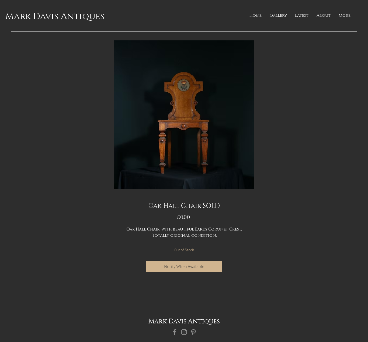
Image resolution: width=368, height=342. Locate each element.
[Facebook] (174, 332)
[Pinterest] (193, 332)
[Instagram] (184, 332)
